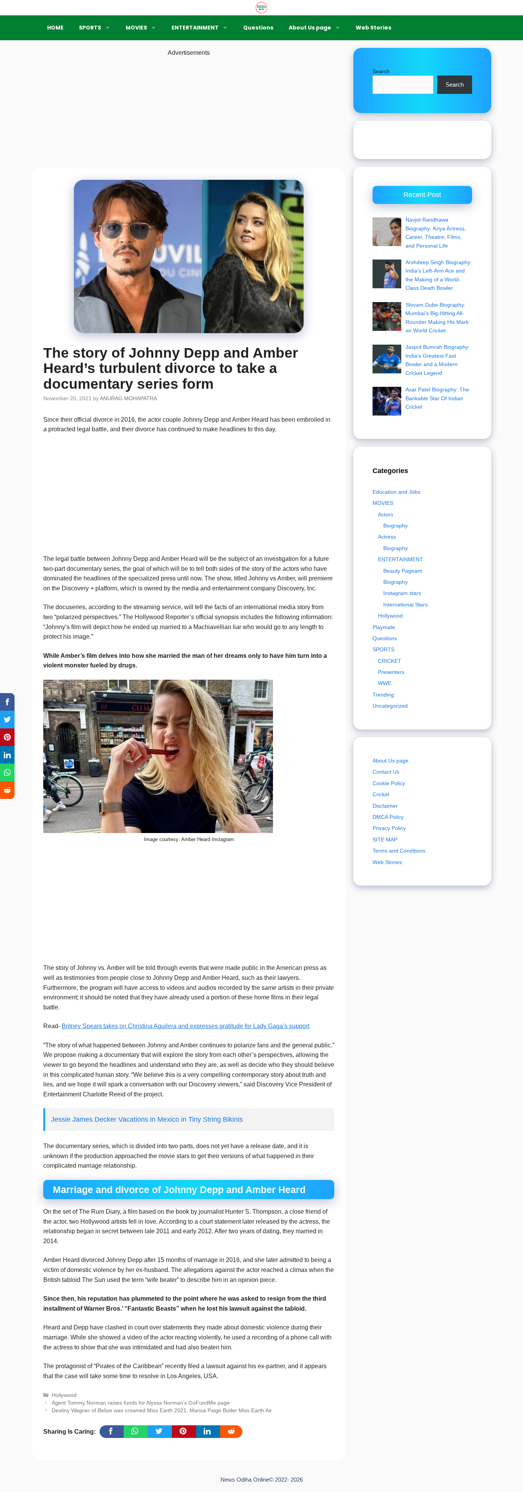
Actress (387, 537)
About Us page (310, 27)
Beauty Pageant (402, 571)
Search (381, 71)
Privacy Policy (389, 828)
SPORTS (90, 27)
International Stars (405, 604)
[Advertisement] (189, 111)
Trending (383, 695)
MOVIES (136, 27)
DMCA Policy (388, 817)
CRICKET (389, 661)
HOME (55, 27)
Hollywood (64, 1395)
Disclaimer (385, 805)
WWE (384, 683)
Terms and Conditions (399, 851)
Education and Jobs (396, 492)
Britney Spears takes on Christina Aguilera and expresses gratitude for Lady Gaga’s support (185, 1026)
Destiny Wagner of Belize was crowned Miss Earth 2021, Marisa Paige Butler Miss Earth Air (162, 1410)
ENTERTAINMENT (195, 27)
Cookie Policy (389, 783)
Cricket (381, 794)
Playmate (384, 627)
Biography (395, 526)
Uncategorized (390, 706)
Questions (258, 27)
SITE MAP (385, 839)
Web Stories (373, 27)
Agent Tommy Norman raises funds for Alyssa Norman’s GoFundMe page (141, 1403)
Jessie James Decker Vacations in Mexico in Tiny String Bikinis (147, 1119)
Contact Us (386, 772)
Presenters (391, 672)
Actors (385, 514)
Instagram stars (402, 593)
